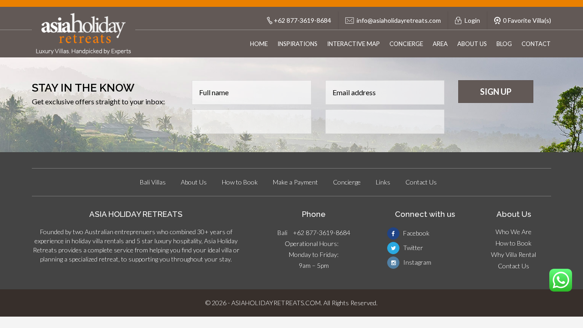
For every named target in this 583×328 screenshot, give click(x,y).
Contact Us (421, 182)
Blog (504, 43)
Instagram (416, 262)
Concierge (406, 43)
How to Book (240, 182)
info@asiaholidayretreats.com (399, 20)
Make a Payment (295, 182)
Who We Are (514, 232)
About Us (472, 43)
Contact (536, 43)
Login (472, 20)
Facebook (416, 233)
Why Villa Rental (513, 254)
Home (259, 43)
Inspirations (297, 43)
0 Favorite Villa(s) (527, 20)
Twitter (412, 247)
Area (440, 43)
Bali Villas (153, 182)
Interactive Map (353, 43)
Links (383, 182)
